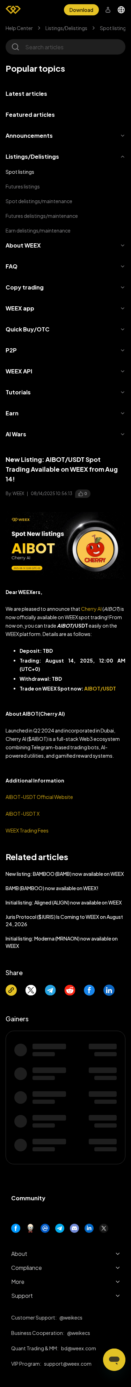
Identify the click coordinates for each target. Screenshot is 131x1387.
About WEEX (23, 245)
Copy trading (25, 287)
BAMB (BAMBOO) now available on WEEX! (52, 888)
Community (28, 1198)
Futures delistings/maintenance (42, 216)
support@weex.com (68, 1363)
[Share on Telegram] (50, 990)
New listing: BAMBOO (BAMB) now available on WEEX (65, 874)
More (17, 1281)
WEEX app (20, 308)
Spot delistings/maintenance (39, 201)
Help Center (19, 28)
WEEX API (19, 371)
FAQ (11, 266)
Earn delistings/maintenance (38, 230)
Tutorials (18, 392)
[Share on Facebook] (89, 990)
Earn (12, 413)
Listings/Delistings (66, 28)
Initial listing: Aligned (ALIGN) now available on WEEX (64, 902)
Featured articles (30, 114)
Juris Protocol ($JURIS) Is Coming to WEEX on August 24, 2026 (64, 920)
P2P (11, 350)
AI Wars (16, 434)
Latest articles (26, 93)
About (19, 1253)
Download (81, 10)
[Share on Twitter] (30, 990)
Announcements (29, 135)
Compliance (26, 1267)
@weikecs (70, 1317)
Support (22, 1295)
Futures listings (23, 186)
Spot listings (114, 28)
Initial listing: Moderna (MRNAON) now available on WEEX (62, 942)
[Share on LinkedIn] (109, 990)
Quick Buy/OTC (28, 329)
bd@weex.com (78, 1348)
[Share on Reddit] (69, 990)
